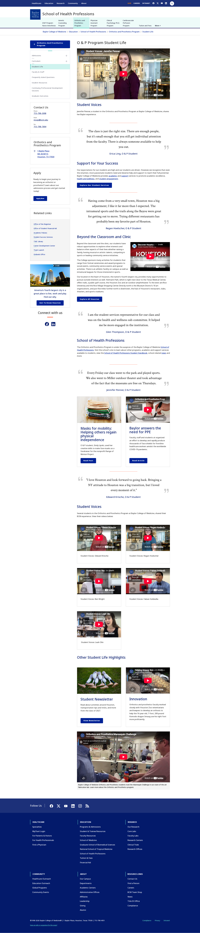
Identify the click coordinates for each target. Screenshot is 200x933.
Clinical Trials (133, 844)
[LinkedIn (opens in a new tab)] (166, 3)
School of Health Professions (93, 31)
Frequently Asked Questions (43, 77)
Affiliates (84, 896)
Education (49, 3)
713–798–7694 (40, 126)
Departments (86, 883)
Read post (88, 460)
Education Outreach (41, 883)
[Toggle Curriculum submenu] (66, 61)
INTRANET (146, 3)
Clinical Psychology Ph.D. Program (113, 23)
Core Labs (132, 831)
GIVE (129, 3)
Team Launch (39, 250)
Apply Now (40, 198)
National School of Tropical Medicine (96, 849)
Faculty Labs (133, 835)
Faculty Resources (88, 835)
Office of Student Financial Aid (45, 228)
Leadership (84, 901)
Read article (138, 460)
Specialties (37, 827)
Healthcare (36, 3)
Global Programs (39, 887)
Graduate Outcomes (40, 96)
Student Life (147, 31)
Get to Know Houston (50, 303)
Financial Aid (85, 862)
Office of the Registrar (42, 224)
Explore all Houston (89, 299)
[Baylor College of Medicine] (35, 14)
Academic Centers (88, 887)
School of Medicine (88, 840)
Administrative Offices (89, 892)
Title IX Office (134, 901)
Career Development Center (44, 246)
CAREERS (136, 3)
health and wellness (85, 178)
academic (113, 176)
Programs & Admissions (90, 827)
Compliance (133, 905)
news (163, 353)
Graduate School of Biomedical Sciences (97, 844)
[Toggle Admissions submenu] (66, 55)
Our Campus (85, 879)
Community (73, 3)
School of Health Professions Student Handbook (125, 353)
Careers (131, 887)
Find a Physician (39, 844)
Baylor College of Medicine (54, 31)
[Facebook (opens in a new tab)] (153, 3)
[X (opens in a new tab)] (158, 3)
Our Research (133, 827)
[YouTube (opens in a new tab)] (162, 3)
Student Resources (39, 83)
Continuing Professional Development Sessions (47, 89)
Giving (82, 905)
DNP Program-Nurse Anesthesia (49, 24)
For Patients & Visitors (42, 835)
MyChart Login (38, 831)
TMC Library (38, 241)
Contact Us (132, 879)
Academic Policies (40, 233)
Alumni (83, 910)
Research (60, 3)
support (124, 176)
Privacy (157, 920)
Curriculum (36, 61)
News (130, 896)
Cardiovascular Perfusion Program (128, 23)
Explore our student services (94, 185)
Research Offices (135, 849)
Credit (57, 266)
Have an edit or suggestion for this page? (43, 925)
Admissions (36, 55)
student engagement (108, 178)
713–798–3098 (40, 113)
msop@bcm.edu (41, 120)
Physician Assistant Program (94, 23)
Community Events (40, 892)
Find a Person (133, 883)
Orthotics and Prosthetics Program (79, 23)
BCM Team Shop (135, 892)
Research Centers (135, 840)
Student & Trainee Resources (92, 831)
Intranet (167, 920)
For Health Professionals (43, 840)
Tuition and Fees (145, 25)
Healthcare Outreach (41, 879)
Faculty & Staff (38, 72)
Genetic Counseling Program (62, 23)
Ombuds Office (39, 254)
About (83, 3)
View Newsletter (91, 720)
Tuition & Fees (86, 858)
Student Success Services (43, 237)
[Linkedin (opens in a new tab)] (53, 324)
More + (158, 25)
